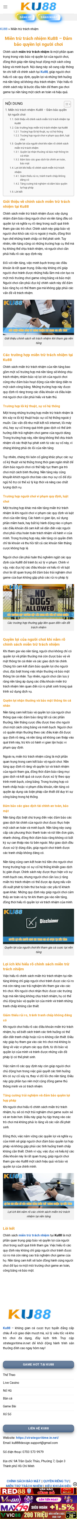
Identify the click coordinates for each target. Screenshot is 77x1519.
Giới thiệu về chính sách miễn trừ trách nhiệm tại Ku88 (42, 121)
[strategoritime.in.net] (38, 7)
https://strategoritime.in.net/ (37, 1438)
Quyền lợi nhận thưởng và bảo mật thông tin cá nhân (44, 154)
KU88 (4, 29)
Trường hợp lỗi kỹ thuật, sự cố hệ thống (41, 131)
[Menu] (5, 7)
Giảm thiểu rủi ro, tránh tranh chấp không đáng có (42, 178)
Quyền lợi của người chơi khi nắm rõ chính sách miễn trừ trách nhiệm (42, 145)
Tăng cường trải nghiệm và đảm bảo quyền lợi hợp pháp (43, 185)
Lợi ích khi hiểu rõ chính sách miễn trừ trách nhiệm (39, 170)
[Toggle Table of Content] (65, 104)
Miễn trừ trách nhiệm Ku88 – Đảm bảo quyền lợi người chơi (37, 112)
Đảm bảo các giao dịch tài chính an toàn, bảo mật (43, 161)
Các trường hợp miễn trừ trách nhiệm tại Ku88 (41, 127)
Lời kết (19, 191)
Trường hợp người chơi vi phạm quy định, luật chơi (44, 137)
